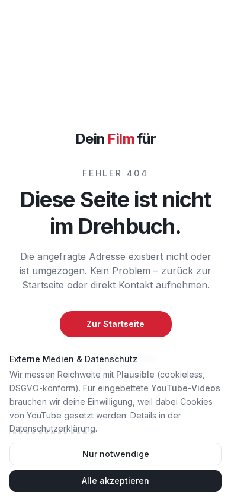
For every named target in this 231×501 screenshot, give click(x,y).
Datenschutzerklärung (52, 428)
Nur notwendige (115, 454)
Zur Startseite (115, 324)
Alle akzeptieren (115, 480)
